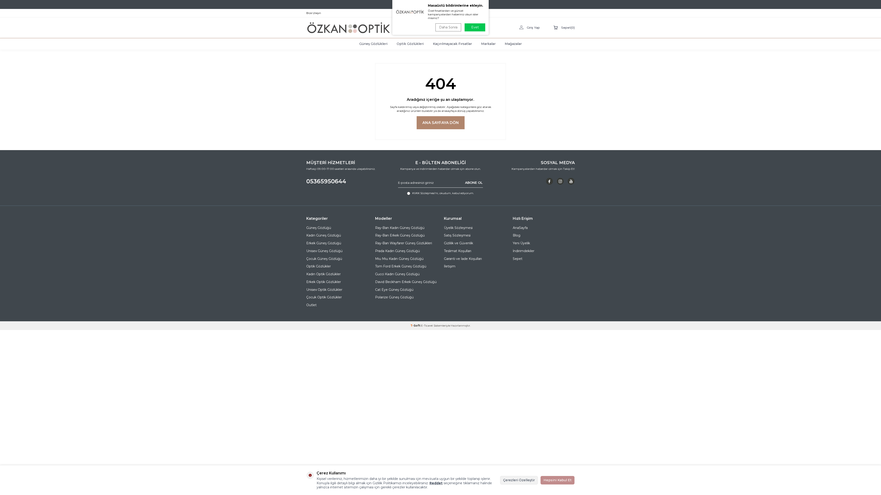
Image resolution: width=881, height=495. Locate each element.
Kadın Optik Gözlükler (323, 274)
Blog (516, 235)
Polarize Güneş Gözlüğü (394, 297)
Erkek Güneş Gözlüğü (323, 243)
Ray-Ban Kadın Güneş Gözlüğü (399, 228)
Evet (475, 27)
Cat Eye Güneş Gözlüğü (394, 290)
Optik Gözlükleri (410, 44)
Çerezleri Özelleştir (519, 480)
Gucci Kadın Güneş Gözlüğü (397, 274)
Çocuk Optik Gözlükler (324, 297)
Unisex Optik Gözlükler (324, 290)
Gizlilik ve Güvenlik (458, 243)
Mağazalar (513, 44)
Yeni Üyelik (521, 243)
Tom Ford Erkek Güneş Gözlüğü (400, 266)
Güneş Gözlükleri (373, 44)
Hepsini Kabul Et (558, 480)
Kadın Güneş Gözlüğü (323, 235)
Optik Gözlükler (318, 266)
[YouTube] (571, 181)
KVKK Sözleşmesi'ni (425, 193)
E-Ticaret (427, 325)
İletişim (449, 266)
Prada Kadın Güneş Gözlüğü (397, 251)
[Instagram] (560, 181)
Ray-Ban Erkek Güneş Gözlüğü (400, 235)
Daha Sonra (448, 27)
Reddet (436, 483)
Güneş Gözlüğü (318, 228)
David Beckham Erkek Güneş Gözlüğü (406, 282)
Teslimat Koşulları (457, 251)
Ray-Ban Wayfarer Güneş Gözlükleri (403, 243)
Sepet (517, 259)
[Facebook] (549, 181)
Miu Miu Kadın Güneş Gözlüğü (399, 259)
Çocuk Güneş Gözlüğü (324, 259)
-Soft (415, 325)
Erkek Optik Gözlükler (323, 282)
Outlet (311, 305)
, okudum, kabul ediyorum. (443, 193)
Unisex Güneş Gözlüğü (324, 251)
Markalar (488, 44)
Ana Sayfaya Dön (440, 123)
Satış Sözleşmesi (457, 235)
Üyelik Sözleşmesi (458, 228)
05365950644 (326, 181)
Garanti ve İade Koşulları (463, 259)
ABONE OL (474, 183)
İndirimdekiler (523, 251)
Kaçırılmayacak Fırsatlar (452, 44)
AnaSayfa (520, 228)
